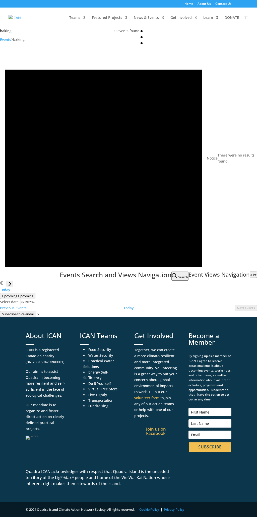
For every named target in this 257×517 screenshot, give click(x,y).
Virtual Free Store (103, 389)
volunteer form (146, 397)
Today (5, 289)
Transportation (100, 400)
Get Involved (181, 18)
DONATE (232, 18)
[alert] (128, 158)
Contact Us (223, 4)
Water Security (100, 355)
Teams (74, 18)
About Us (204, 4)
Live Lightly (97, 394)
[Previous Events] (1, 283)
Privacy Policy (174, 509)
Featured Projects (107, 18)
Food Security (99, 349)
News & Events (146, 18)
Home (188, 4)
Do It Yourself (99, 383)
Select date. (10, 301)
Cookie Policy (149, 509)
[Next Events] (10, 284)
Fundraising (98, 405)
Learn (208, 18)
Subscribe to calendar (18, 314)
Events (5, 39)
